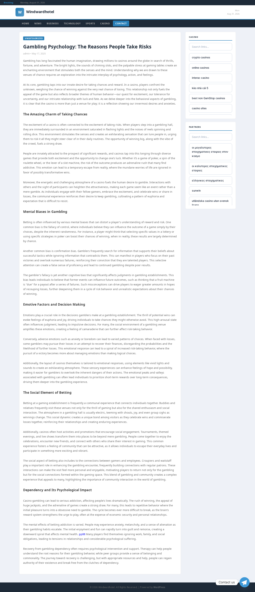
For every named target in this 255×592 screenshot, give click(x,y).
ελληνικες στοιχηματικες (208, 180)
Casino (105, 23)
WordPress (159, 587)
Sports (90, 23)
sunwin (196, 190)
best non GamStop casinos (208, 98)
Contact (121, 23)
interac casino (200, 77)
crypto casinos (201, 57)
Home (25, 23)
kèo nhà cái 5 (200, 88)
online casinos (200, 67)
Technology (72, 23)
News (37, 23)
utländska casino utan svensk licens (210, 202)
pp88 (82, 534)
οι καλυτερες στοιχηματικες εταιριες (210, 168)
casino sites (199, 108)
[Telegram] (245, 582)
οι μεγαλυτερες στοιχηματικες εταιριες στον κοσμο (210, 151)
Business (53, 23)
